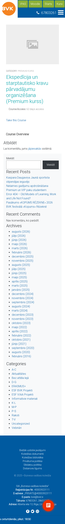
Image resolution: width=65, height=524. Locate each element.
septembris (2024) (23, 302)
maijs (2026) (19, 244)
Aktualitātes (19, 373)
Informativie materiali (24, 398)
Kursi (60, 4)
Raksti (15, 415)
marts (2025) (20, 285)
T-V (14, 419)
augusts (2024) (21, 306)
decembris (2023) (22, 314)
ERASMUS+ (19, 386)
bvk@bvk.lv (37, 497)
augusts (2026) (21, 231)
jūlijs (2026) (18, 235)
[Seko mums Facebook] (27, 511)
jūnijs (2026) (19, 240)
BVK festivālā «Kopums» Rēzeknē (26, 206)
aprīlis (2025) (20, 281)
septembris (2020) (23, 348)
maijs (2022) (19, 327)
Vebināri (16, 427)
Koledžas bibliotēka (32, 457)
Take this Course (16, 120)
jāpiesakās (34, 148)
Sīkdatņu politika (32, 464)
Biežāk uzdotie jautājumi (32, 450)
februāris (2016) (21, 356)
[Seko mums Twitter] (32, 511)
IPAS (23, 4)
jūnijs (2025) (19, 273)
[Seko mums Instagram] (37, 511)
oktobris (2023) (21, 323)
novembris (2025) (22, 260)
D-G (14, 382)
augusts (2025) (21, 265)
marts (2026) (20, 248)
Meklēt (10, 158)
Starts (48, 4)
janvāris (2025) (21, 289)
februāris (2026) (21, 252)
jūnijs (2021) (19, 343)
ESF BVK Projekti (22, 390)
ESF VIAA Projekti (22, 394)
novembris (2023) (22, 319)
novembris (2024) (22, 298)
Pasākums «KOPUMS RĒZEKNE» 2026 (29, 202)
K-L (14, 403)
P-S (14, 411)
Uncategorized (21, 423)
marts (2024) (20, 310)
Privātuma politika (32, 461)
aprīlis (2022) (20, 331)
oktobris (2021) (21, 339)
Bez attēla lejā (20, 378)
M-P (14, 407)
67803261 (49, 13)
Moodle (35, 4)
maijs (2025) (19, 277)
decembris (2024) (22, 294)
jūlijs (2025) (18, 269)
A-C (14, 369)
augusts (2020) (21, 352)
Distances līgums (32, 468)
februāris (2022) (21, 335)
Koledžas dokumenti (32, 453)
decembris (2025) (22, 256)
